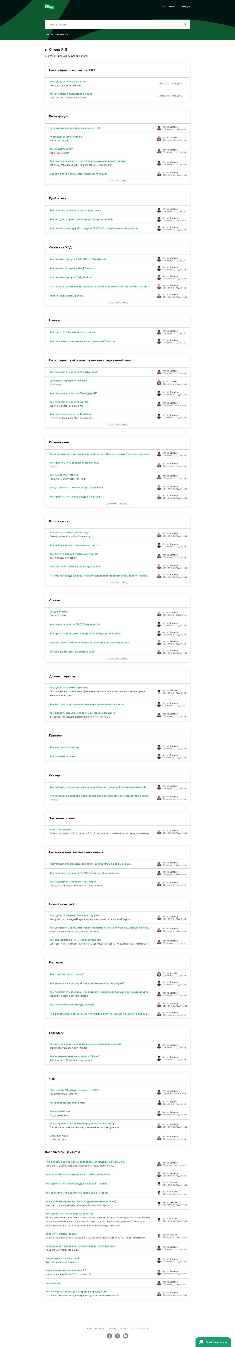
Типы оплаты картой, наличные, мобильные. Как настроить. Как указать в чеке (100, 454)
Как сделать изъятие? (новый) (69, 687)
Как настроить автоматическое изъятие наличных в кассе (87, 704)
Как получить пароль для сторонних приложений (76, 1291)
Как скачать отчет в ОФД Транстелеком (75, 624)
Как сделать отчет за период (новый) (69, 1213)
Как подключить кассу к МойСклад (71, 414)
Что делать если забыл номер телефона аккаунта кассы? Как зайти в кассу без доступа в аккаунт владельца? (119, 1013)
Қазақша (186, 7)
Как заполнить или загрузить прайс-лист (75, 210)
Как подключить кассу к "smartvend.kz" (74, 372)
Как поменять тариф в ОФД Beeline (72, 268)
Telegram (112, 1329)
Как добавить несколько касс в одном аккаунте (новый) (81, 1201)
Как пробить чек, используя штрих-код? (74, 462)
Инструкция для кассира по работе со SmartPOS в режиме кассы (91, 863)
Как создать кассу (61, 148)
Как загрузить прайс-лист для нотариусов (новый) (82, 219)
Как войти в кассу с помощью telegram (74, 553)
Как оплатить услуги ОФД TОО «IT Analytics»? (78, 259)
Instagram (99, 1329)
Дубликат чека (59, 1135)
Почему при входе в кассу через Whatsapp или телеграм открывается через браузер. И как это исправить (116, 575)
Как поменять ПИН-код (64, 474)
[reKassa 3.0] (49, 8)
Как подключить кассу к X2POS (69, 402)
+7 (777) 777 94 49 (139, 1329)
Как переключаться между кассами (72, 1004)
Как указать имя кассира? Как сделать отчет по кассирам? (87, 983)
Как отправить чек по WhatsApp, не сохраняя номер (82, 1123)
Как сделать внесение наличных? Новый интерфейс (83, 712)
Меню (172, 7)
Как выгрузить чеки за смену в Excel (72, 651)
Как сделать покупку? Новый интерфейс (75, 915)
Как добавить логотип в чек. (67, 1102)
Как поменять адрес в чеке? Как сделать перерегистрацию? (88, 161)
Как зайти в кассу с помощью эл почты (74, 545)
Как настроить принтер (64, 747)
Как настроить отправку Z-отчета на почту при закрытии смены (90, 642)
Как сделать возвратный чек (68, 81)
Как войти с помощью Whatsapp (69, 532)
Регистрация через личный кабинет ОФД (76, 128)
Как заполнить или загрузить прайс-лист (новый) (77, 1192)
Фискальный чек (60, 1111)
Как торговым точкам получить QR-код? (75, 1056)
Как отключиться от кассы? (67, 974)
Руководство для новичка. (66, 136)
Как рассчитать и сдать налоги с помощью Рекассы (82, 341)
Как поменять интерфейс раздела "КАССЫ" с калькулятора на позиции (94, 228)
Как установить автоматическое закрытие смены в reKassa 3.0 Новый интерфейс (101, 927)
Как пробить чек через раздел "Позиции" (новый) (77, 1183)
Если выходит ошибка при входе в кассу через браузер (80, 1246)
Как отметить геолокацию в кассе (71, 93)
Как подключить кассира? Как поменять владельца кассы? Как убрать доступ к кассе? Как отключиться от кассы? (122, 992)
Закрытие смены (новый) (62, 1233)
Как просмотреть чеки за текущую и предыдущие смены (85, 633)
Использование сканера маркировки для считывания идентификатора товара (99, 795)
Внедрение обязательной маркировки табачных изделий (85, 1044)
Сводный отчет (59, 611)
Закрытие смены (60, 829)
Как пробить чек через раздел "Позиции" (75, 496)
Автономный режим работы (67, 295)
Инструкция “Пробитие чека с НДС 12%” (75, 1090)
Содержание (53, 1283)
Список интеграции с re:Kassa (68, 380)
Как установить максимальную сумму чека (76, 487)
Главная (50, 34)
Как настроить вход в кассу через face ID (76, 566)
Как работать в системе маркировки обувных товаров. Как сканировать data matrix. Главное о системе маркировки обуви (127, 787)
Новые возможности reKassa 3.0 (66, 1270)
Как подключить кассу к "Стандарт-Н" (73, 393)
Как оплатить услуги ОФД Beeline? (71, 277)
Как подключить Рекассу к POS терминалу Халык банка (84, 873)
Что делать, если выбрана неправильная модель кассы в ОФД (85, 1161)
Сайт (163, 7)
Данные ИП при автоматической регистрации (78, 173)
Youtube (123, 1329)
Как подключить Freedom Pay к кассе (73, 881)
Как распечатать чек (63, 756)
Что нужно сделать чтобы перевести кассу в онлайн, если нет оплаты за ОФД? (100, 286)
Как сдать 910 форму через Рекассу (72, 332)
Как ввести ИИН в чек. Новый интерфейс (75, 939)
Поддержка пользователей (62, 1258)
